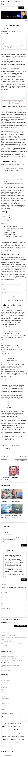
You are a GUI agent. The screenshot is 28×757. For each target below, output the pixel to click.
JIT (8, 726)
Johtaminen (4, 687)
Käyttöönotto (17, 726)
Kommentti (4, 592)
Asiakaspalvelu (5, 682)
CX (12, 720)
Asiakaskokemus (5, 680)
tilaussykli (14, 447)
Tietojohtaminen (5, 698)
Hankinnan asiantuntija (4, 500)
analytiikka (4, 713)
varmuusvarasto (16, 742)
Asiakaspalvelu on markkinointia (9, 658)
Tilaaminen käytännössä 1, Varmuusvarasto (21, 459)
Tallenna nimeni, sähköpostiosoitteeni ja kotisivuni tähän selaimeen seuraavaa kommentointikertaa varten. (11, 621)
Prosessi (22, 736)
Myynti (3, 691)
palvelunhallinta (15, 736)
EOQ (6, 445)
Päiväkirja (3, 694)
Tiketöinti (3, 701)
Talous (3, 696)
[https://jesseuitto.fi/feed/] (12, 751)
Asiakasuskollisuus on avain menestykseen (12, 647)
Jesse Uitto (15, 31)
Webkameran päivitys (6, 641)
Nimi (2, 603)
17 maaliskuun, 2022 (9, 534)
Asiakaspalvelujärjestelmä (8, 716)
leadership (4, 729)
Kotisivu (3, 614)
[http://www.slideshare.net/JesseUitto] (8, 751)
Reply (23, 545)
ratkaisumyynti (5, 739)
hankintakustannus (6, 447)
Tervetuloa (4, 459)
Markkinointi (20, 729)
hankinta (16, 445)
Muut (2, 689)
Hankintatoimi (4, 33)
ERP (20, 720)
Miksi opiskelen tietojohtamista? (16, 500)
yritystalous (4, 746)
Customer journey (6, 720)
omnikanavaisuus (6, 736)
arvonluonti (11, 713)
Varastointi (4, 705)
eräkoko (11, 445)
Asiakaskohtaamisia (6, 678)
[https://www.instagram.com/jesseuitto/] (10, 751)
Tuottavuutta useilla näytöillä (8, 635)
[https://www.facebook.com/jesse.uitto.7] (1, 751)
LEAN (10, 729)
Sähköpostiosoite (6, 608)
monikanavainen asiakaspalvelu (9, 733)
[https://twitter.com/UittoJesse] (3, 751)
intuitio (19, 723)
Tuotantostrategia (5, 703)
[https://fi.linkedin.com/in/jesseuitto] (5, 751)
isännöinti (4, 726)
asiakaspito (17, 716)
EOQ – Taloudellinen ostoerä (14, 660)
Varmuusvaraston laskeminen (16, 516)
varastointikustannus (7, 448)
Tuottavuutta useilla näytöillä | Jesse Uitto (11, 665)
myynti (19, 733)
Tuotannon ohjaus (20, 739)
